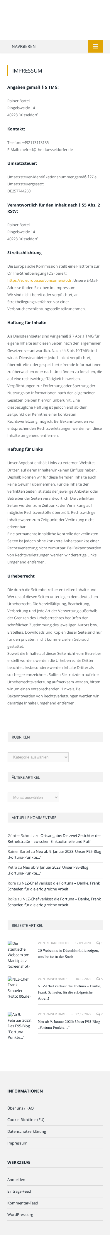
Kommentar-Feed (22, 1203)
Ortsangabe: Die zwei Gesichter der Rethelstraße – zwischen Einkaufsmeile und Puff (54, 838)
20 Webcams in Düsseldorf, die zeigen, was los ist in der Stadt (68, 953)
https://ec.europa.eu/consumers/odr (39, 280)
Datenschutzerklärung (26, 1131)
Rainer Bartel (57, 978)
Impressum (17, 1143)
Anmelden (16, 1179)
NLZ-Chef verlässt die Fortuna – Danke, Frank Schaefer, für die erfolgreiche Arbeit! (54, 886)
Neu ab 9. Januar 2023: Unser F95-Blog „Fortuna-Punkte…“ (69, 1024)
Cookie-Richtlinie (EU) (25, 1119)
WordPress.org (20, 1214)
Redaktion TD (57, 943)
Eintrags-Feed (19, 1191)
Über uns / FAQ (20, 1108)
